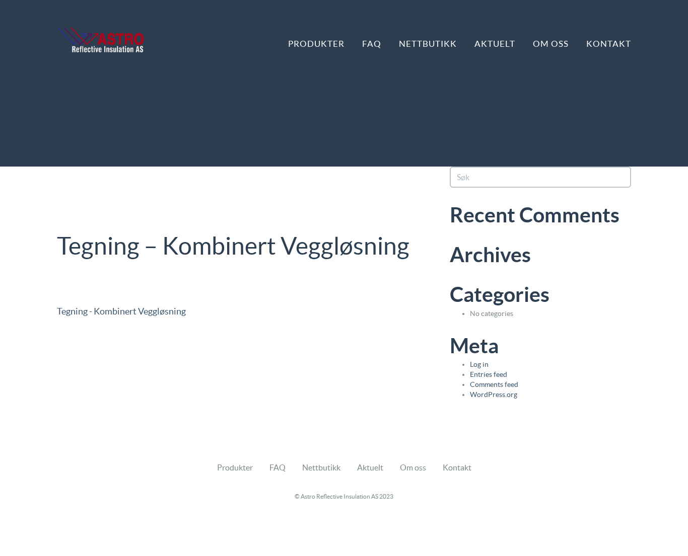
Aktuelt (494, 43)
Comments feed (494, 384)
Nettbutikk (428, 43)
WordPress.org (493, 394)
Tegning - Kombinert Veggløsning (121, 311)
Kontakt (608, 43)
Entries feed (488, 374)
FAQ (371, 43)
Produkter (316, 43)
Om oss (551, 43)
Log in (479, 364)
